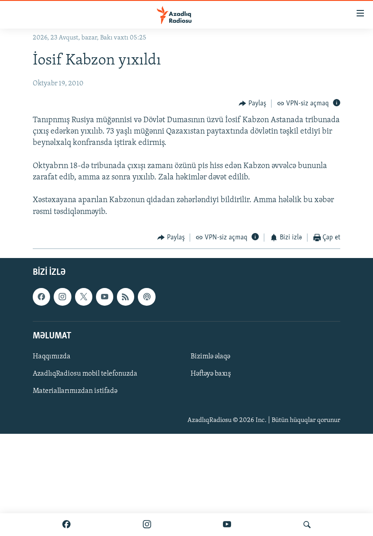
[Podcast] (146, 297)
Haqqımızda (52, 356)
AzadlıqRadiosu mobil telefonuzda (85, 373)
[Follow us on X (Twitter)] (83, 297)
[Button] (252, 103)
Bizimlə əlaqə (210, 356)
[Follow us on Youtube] (104, 297)
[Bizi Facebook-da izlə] (66, 524)
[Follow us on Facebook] (41, 297)
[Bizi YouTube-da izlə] (227, 524)
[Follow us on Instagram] (62, 297)
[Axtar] (307, 524)
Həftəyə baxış (211, 373)
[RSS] (125, 297)
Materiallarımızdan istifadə (75, 391)
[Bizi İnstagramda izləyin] (147, 524)
